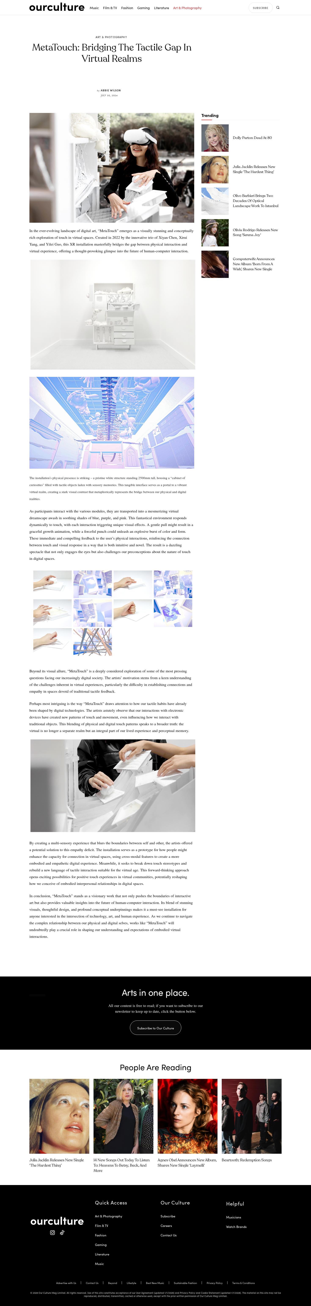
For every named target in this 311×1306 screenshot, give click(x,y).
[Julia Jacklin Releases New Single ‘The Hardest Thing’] (215, 169)
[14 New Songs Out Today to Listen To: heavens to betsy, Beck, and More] (123, 1116)
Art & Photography (111, 37)
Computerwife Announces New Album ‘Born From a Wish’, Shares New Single (254, 264)
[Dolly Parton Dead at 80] (215, 138)
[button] (278, 7)
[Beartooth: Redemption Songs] (252, 1116)
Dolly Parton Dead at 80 (252, 138)
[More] (143, 78)
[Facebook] (104, 78)
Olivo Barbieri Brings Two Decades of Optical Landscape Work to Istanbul (255, 201)
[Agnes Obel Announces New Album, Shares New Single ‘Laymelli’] (187, 1116)
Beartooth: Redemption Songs (247, 1160)
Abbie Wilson (111, 90)
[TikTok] (62, 1233)
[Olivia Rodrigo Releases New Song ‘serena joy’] (215, 232)
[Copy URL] (134, 78)
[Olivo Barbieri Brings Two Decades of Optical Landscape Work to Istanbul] (215, 201)
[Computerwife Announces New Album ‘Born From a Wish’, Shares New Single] (215, 264)
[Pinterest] (114, 78)
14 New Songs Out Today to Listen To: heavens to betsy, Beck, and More (122, 1165)
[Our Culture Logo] (56, 7)
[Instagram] (52, 1233)
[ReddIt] (124, 78)
